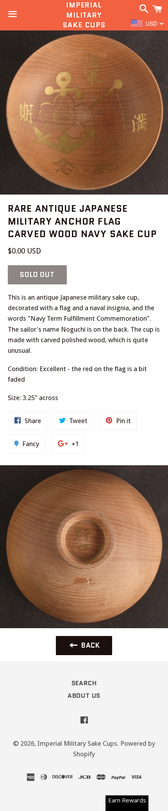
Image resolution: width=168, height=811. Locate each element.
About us (84, 695)
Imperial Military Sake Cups (84, 15)
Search (84, 683)
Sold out (37, 274)
